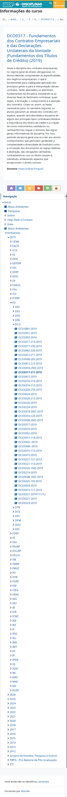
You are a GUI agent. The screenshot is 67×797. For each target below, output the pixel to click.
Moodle (25, 791)
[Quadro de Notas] (48, 188)
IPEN (15, 660)
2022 (13, 712)
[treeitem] (33, 483)
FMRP (15, 564)
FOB (14, 577)
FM (14, 559)
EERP (15, 272)
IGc (14, 638)
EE (13, 254)
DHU (18, 525)
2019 (24, 19)
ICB (14, 612)
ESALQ (16, 285)
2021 (13, 716)
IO (13, 651)
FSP (14, 586)
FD (30, 19)
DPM (18, 520)
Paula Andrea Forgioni (30, 168)
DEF (17, 307)
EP (13, 281)
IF (13, 629)
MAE (15, 681)
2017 (13, 729)
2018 (13, 725)
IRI (14, 673)
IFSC (15, 633)
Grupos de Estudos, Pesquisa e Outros (33, 755)
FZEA (15, 590)
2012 (13, 751)
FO (14, 572)
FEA (14, 542)
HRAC (15, 594)
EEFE (15, 259)
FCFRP (16, 298)
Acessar (59, 5)
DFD (17, 315)
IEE (14, 625)
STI (11, 764)
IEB (14, 620)
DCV (17, 511)
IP (13, 655)
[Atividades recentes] (39, 188)
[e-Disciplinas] (24, 4)
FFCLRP (16, 551)
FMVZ (15, 568)
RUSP (15, 690)
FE (13, 538)
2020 (13, 721)
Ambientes (15, 19)
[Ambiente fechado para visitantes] (56, 188)
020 (17, 529)
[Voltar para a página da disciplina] (11, 188)
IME (14, 642)
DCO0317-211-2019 (48, 19)
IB (13, 607)
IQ (13, 664)
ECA (14, 250)
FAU (14, 289)
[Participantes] (29, 188)
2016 (13, 734)
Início (5, 19)
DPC (17, 516)
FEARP (16, 546)
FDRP (15, 533)
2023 (13, 708)
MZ (14, 686)
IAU (14, 603)
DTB (17, 507)
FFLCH (16, 555)
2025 (13, 699)
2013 (13, 747)
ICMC (15, 616)
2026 (13, 694)
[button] (50, 4)
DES (17, 311)
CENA (15, 241)
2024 (13, 703)
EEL (14, 267)
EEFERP (16, 263)
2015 (13, 738)
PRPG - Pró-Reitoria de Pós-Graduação (33, 760)
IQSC (15, 668)
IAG (14, 599)
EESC (15, 276)
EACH (15, 246)
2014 (13, 742)
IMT (14, 647)
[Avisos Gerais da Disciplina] (20, 188)
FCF (14, 294)
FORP (15, 581)
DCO (35, 19)
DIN (17, 320)
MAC (15, 677)
